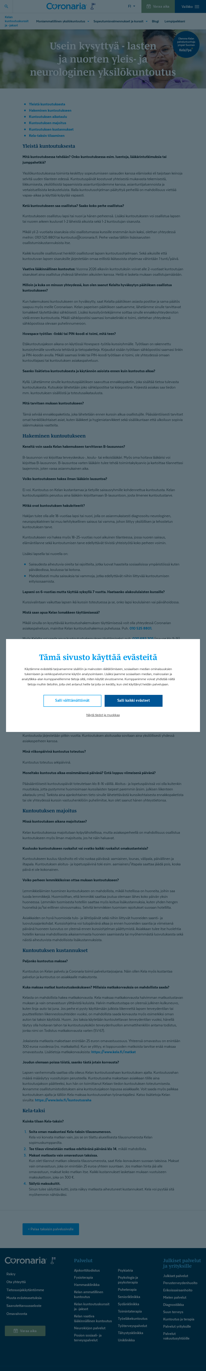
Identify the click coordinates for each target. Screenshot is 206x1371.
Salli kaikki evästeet (133, 700)
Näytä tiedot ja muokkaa (103, 715)
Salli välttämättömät (72, 700)
